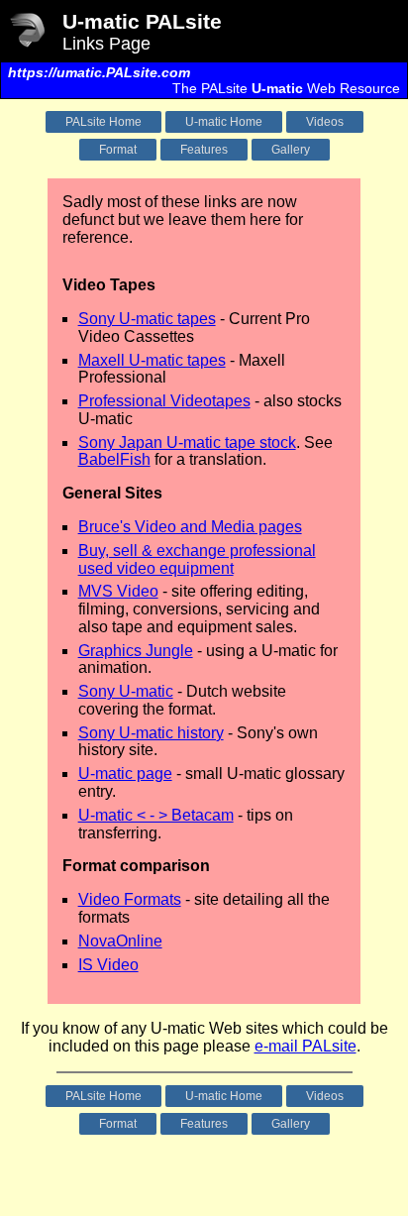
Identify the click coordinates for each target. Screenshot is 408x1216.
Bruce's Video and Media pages (190, 526)
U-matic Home (223, 122)
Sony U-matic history (151, 732)
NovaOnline (120, 941)
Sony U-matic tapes (147, 318)
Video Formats (129, 899)
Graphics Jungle (135, 650)
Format (118, 150)
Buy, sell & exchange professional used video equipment (197, 559)
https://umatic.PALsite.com (99, 72)
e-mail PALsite (306, 1046)
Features (204, 150)
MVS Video (118, 591)
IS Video (108, 964)
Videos (325, 122)
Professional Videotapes (164, 400)
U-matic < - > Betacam (156, 815)
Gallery (290, 150)
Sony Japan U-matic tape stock (187, 442)
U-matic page (125, 773)
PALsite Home (103, 122)
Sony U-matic (125, 691)
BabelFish (114, 459)
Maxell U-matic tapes (152, 360)
